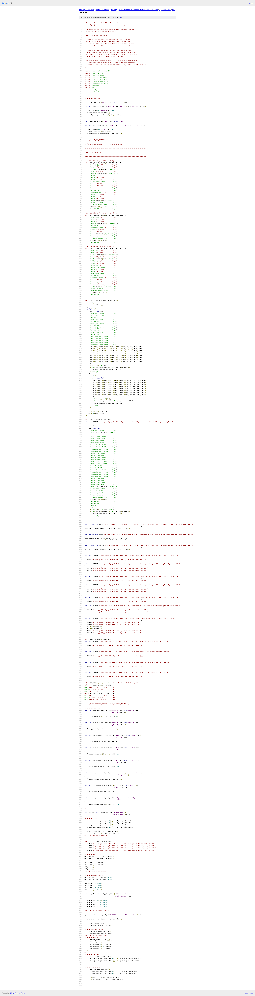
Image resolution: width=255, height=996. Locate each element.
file (119, 17)
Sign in (251, 3)
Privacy (17, 993)
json (251, 993)
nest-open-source (86, 9)
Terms (23, 993)
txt (246, 993)
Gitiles (12, 993)
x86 (173, 9)
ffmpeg (114, 9)
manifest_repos (102, 9)
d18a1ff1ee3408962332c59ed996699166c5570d (138, 9)
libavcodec (166, 9)
